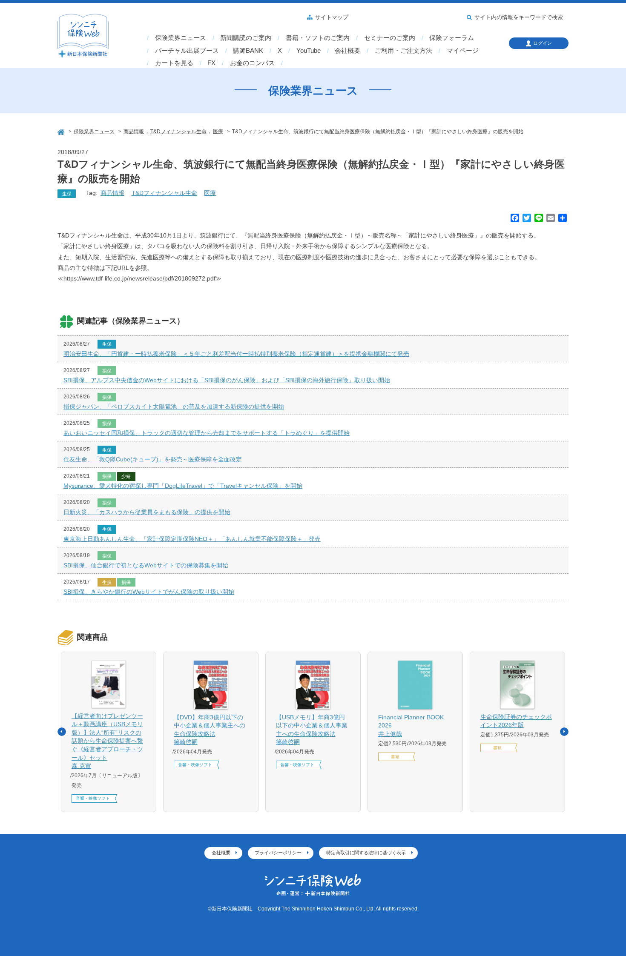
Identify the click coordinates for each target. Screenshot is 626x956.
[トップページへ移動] (61, 131)
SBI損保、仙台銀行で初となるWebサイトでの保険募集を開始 (145, 565)
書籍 (395, 756)
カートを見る (174, 63)
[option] (108, 732)
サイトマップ (331, 17)
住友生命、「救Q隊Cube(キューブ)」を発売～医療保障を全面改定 (152, 459)
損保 (107, 370)
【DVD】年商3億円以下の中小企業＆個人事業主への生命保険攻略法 (209, 730)
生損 (107, 582)
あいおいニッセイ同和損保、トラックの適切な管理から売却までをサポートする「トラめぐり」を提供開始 (206, 432)
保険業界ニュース (180, 37)
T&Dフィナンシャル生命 (164, 192)
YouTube (308, 50)
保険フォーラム (451, 37)
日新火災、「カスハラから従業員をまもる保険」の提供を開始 (146, 512)
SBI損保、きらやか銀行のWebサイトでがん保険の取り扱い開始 (148, 591)
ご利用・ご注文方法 (403, 50)
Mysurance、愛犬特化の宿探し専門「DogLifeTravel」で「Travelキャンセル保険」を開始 (182, 485)
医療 (210, 192)
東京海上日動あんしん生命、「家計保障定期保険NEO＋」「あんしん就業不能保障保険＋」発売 (192, 538)
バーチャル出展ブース (187, 50)
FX (211, 63)
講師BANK (248, 50)
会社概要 (347, 50)
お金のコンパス (252, 63)
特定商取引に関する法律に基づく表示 (366, 852)
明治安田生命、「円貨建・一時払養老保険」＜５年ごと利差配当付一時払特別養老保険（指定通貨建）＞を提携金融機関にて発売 (236, 353)
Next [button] (564, 731)
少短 (126, 476)
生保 (67, 193)
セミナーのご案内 (389, 37)
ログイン (542, 43)
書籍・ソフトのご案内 (318, 37)
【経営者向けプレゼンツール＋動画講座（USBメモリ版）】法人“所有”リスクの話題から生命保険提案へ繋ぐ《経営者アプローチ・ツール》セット (107, 741)
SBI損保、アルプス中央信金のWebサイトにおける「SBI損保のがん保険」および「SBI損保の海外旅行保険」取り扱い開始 (226, 380)
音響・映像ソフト (93, 798)
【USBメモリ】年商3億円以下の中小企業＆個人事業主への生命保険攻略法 (311, 730)
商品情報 (112, 192)
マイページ (463, 50)
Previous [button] (61, 731)
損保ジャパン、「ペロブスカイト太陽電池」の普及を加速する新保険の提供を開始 (173, 406)
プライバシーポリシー (278, 852)
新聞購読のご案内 (245, 37)
